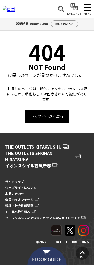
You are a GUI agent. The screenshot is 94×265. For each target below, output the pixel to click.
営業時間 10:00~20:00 (45, 23)
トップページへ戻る (47, 116)
